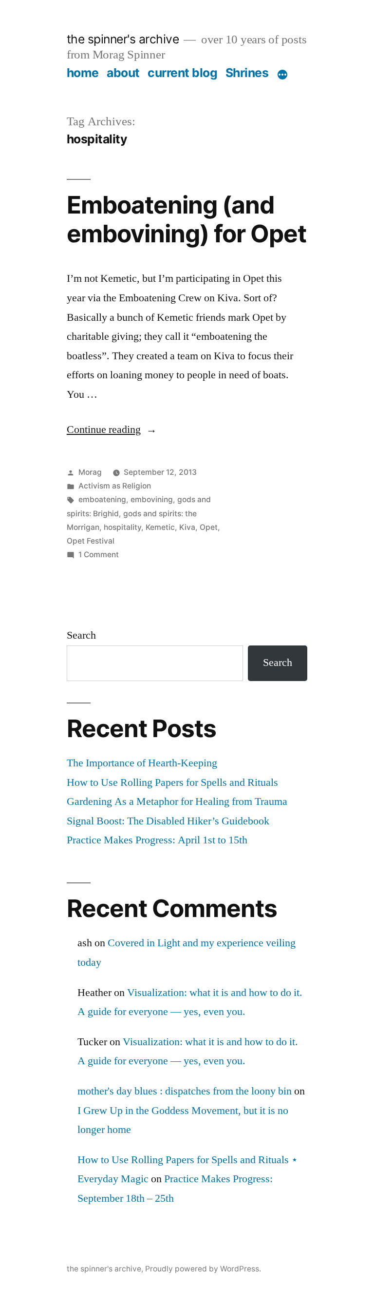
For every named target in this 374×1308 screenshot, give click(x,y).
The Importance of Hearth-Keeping (142, 763)
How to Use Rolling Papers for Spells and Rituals (172, 782)
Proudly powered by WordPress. (203, 1268)
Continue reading (112, 429)
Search (81, 635)
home (83, 72)
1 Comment (98, 554)
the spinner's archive (123, 39)
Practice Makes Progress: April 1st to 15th (157, 840)
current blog (182, 72)
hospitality (122, 527)
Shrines (247, 72)
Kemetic (160, 527)
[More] (282, 74)
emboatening (102, 499)
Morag (90, 472)
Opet (209, 527)
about (123, 72)
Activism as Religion (114, 485)
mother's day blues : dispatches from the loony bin (184, 1091)
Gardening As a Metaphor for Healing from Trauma (177, 801)
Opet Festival (90, 541)
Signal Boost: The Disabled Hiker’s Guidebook (168, 821)
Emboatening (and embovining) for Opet (186, 219)
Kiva (187, 527)
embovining (152, 499)
